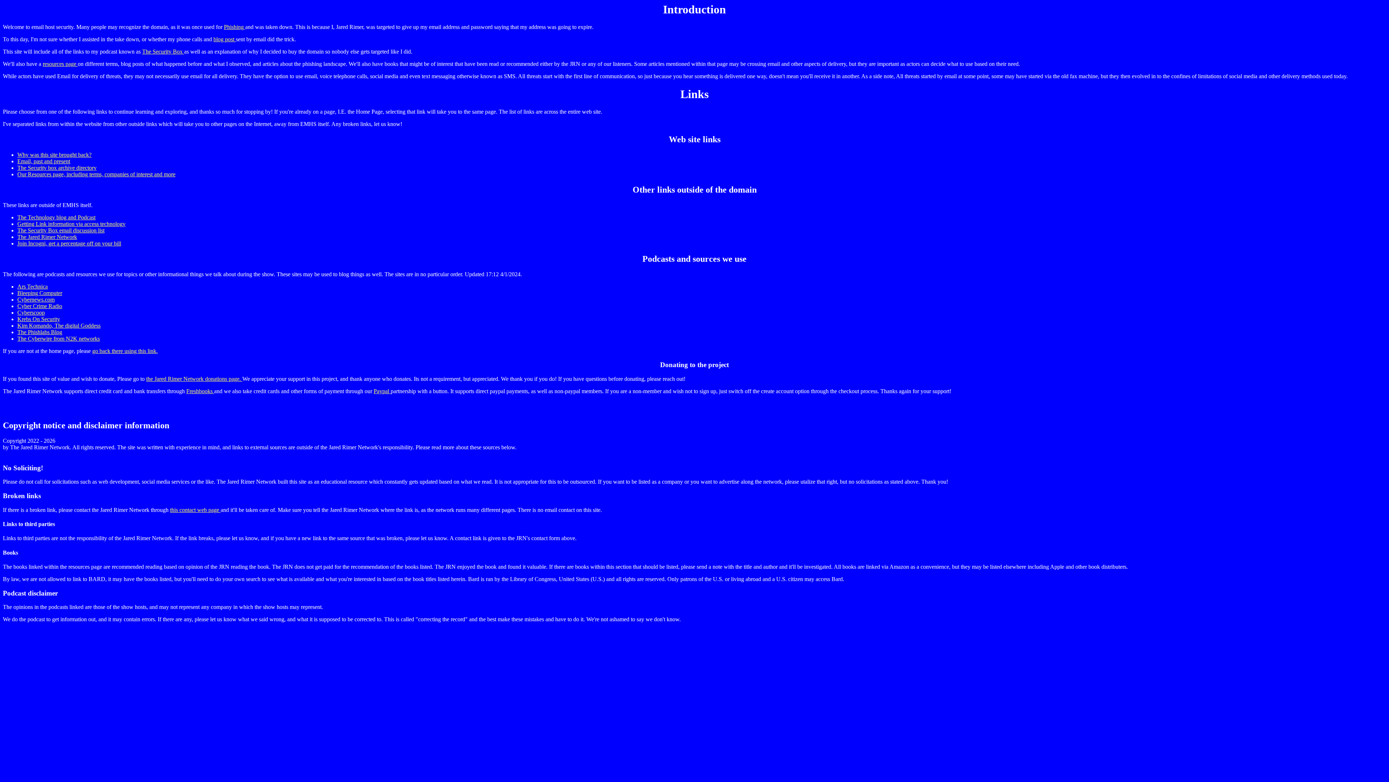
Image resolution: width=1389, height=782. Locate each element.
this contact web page (195, 510)
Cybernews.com (36, 300)
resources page (60, 64)
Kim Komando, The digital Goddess (59, 326)
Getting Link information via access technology (71, 224)
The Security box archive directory (57, 168)
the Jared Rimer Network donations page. (194, 379)
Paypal (382, 391)
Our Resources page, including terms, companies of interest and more (96, 174)
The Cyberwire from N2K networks (58, 339)
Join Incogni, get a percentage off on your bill (69, 243)
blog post (224, 39)
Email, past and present (43, 161)
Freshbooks (200, 391)
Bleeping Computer (39, 293)
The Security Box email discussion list (61, 230)
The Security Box (163, 52)
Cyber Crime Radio (39, 306)
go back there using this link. (125, 351)
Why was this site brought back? (54, 155)
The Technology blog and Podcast (56, 217)
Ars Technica (32, 286)
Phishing (234, 27)
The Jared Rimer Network (47, 237)
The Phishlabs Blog (39, 332)
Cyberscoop (31, 313)
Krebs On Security (38, 319)
